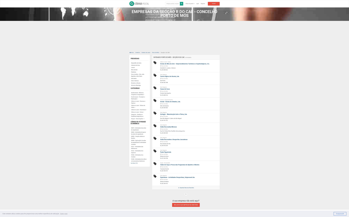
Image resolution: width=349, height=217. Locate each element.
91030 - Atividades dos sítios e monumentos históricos (138, 160)
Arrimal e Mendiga (136, 85)
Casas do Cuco (165, 89)
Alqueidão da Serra (136, 63)
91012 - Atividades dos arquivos (137, 151)
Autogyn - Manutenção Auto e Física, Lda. (173, 114)
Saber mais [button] (63, 213)
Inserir (213, 3)
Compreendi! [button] (340, 213)
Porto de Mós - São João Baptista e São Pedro (137, 75)
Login (197, 3)
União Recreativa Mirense (168, 127)
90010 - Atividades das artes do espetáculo (138, 129)
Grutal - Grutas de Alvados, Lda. (170, 102)
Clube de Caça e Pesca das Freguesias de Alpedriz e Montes (179, 165)
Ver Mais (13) (134, 163)
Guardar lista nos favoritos (186, 187)
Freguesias (135, 58)
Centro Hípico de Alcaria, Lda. (169, 76)
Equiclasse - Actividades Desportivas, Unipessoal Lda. (177, 177)
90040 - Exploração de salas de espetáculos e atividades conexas (138, 142)
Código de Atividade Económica (138, 122)
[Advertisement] (174, 34)
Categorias (135, 88)
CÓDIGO (142, 3)
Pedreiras (133, 72)
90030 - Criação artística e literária (138, 137)
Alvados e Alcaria (135, 83)
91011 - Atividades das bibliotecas (137, 147)
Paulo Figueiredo (165, 152)
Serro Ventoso (135, 80)
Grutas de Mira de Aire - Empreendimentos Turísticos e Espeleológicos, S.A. (185, 64)
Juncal (133, 67)
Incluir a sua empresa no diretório (186, 205)
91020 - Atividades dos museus (137, 156)
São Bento (134, 78)
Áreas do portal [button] (189, 3)
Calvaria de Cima (135, 65)
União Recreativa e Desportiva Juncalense (173, 139)
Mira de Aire (134, 69)
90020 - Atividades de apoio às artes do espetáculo (138, 133)
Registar (203, 3)
